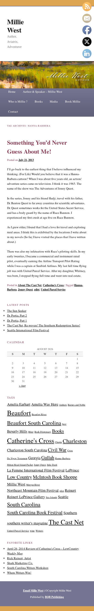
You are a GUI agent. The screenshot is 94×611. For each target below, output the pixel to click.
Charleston (75, 441)
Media (54, 101)
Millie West (15, 25)
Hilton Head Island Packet (20, 464)
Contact (13, 111)
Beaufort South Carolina (34, 422)
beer (64, 424)
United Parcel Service (53, 289)
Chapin (58, 442)
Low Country (19, 477)
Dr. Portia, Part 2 (17, 315)
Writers (39, 530)
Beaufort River (39, 414)
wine (32, 530)
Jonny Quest (25, 289)
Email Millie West (33, 590)
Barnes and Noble (76, 404)
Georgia (34, 457)
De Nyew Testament (17, 458)
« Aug (22, 385)
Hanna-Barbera (62, 458)
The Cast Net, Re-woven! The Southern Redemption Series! (43, 325)
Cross (70, 450)
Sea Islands (51, 497)
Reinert (70, 490)
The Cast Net (66, 521)
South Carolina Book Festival (35, 512)
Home (12, 92)
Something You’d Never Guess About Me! (37, 147)
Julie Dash (52, 464)
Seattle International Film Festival (28, 330)
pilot (36, 289)
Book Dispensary (42, 431)
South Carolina (23, 504)
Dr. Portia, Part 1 (17, 320)
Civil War (57, 449)
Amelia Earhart (18, 404)
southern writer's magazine (27, 523)
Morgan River (33, 484)
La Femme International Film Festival (36, 470)
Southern (70, 512)
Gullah (47, 457)
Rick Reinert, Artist (19, 558)
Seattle (63, 496)
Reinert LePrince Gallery (26, 496)
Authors (63, 404)
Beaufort (19, 412)
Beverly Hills (17, 431)
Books (39, 101)
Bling (31, 431)
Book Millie (72, 101)
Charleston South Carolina (27, 450)
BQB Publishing (54, 597)
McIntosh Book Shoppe (55, 477)
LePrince (72, 470)
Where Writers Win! (19, 572)
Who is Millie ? (17, 101)
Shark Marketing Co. (20, 563)
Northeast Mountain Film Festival (33, 490)
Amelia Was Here (44, 404)
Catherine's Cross (53, 285)
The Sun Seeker (16, 311)
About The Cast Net (30, 285)
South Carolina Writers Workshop (27, 568)
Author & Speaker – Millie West (42, 92)
